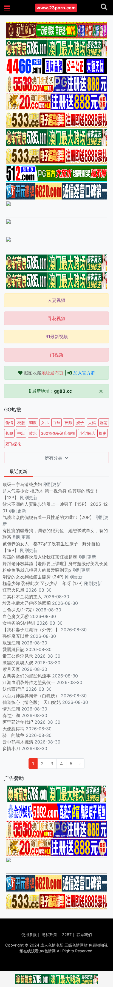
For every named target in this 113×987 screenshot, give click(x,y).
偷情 (9, 422)
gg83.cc (63, 391)
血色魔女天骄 (15, 616)
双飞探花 (13, 444)
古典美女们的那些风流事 (26, 676)
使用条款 (29, 934)
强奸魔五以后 (15, 636)
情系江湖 (11, 709)
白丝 (56, 422)
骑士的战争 (13, 735)
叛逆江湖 (11, 643)
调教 (33, 422)
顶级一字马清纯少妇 (22, 484)
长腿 (9, 433)
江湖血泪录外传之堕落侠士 (28, 682)
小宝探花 (87, 433)
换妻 (102, 433)
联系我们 (84, 934)
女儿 (45, 422)
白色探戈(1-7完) (18, 610)
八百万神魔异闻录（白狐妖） (31, 695)
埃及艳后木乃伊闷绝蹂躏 (26, 603)
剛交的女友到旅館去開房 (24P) (33, 576)
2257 (67, 934)
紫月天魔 (11, 669)
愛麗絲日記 (13, 649)
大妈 (92, 422)
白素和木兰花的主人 (22, 596)
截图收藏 (43, 373)
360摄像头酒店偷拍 (58, 433)
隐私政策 (49, 934)
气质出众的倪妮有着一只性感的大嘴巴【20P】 (48, 517)
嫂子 (80, 422)
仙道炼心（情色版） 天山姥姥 (31, 702)
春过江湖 (11, 715)
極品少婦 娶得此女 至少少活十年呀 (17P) (42, 583)
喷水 (33, 433)
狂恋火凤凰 (13, 590)
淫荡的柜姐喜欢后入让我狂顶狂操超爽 (40, 557)
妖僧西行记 (13, 689)
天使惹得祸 (13, 728)
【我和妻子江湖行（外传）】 (31, 629)
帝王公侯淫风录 (17, 656)
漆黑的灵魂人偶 (17, 662)
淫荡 (104, 422)
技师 (68, 422)
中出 (21, 433)
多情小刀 (11, 748)
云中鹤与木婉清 (17, 742)
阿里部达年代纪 (17, 722)
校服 (21, 422)
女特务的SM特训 (18, 623)
